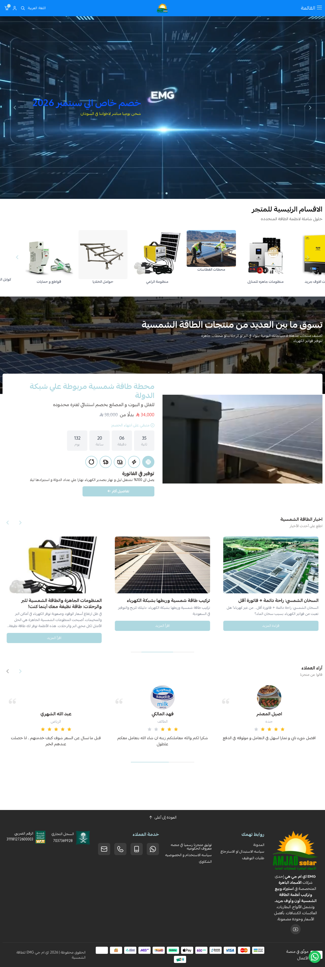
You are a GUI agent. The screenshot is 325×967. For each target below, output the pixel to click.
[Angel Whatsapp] (315, 957)
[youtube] (295, 929)
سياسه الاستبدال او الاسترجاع (242, 851)
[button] (167, 193)
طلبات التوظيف (253, 858)
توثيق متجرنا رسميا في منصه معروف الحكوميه (191, 846)
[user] (15, 8)
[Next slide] (15, 107)
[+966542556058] (120, 849)
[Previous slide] (310, 107)
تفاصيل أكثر (120, 491)
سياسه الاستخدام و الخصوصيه (188, 855)
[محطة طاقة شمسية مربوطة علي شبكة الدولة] (242, 439)
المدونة (258, 845)
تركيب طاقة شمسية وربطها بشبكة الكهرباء (276, 600)
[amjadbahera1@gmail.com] (104, 849)
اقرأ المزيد (271, 625)
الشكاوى (205, 861)
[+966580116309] (153, 849)
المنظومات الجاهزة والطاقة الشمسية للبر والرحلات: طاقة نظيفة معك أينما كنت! (169, 603)
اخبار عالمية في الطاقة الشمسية (71, 600)
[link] (280, 248)
